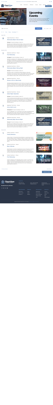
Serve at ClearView (39, 194)
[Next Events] (3, 32)
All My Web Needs (36, 201)
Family (28, 191)
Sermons (46, 191)
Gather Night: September (13, 93)
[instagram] (3, 188)
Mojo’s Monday (10, 146)
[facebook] (1, 1)
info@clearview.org (33, 183)
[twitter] (4, 1)
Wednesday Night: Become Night (15, 119)
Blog (45, 195)
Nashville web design (31, 201)
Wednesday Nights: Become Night (15, 39)
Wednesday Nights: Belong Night (15, 68)
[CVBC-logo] (6, 4)
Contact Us (20, 194)
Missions (28, 194)
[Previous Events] (1, 32)
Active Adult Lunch (11, 107)
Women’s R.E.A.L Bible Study (14, 80)
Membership (38, 191)
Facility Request (47, 197)
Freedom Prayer (38, 195)
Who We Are (21, 191)
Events (46, 194)
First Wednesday (11, 54)
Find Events (38, 28)
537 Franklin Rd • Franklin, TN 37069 (32, 1)
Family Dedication (11, 134)
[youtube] (7, 188)
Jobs (36, 197)
